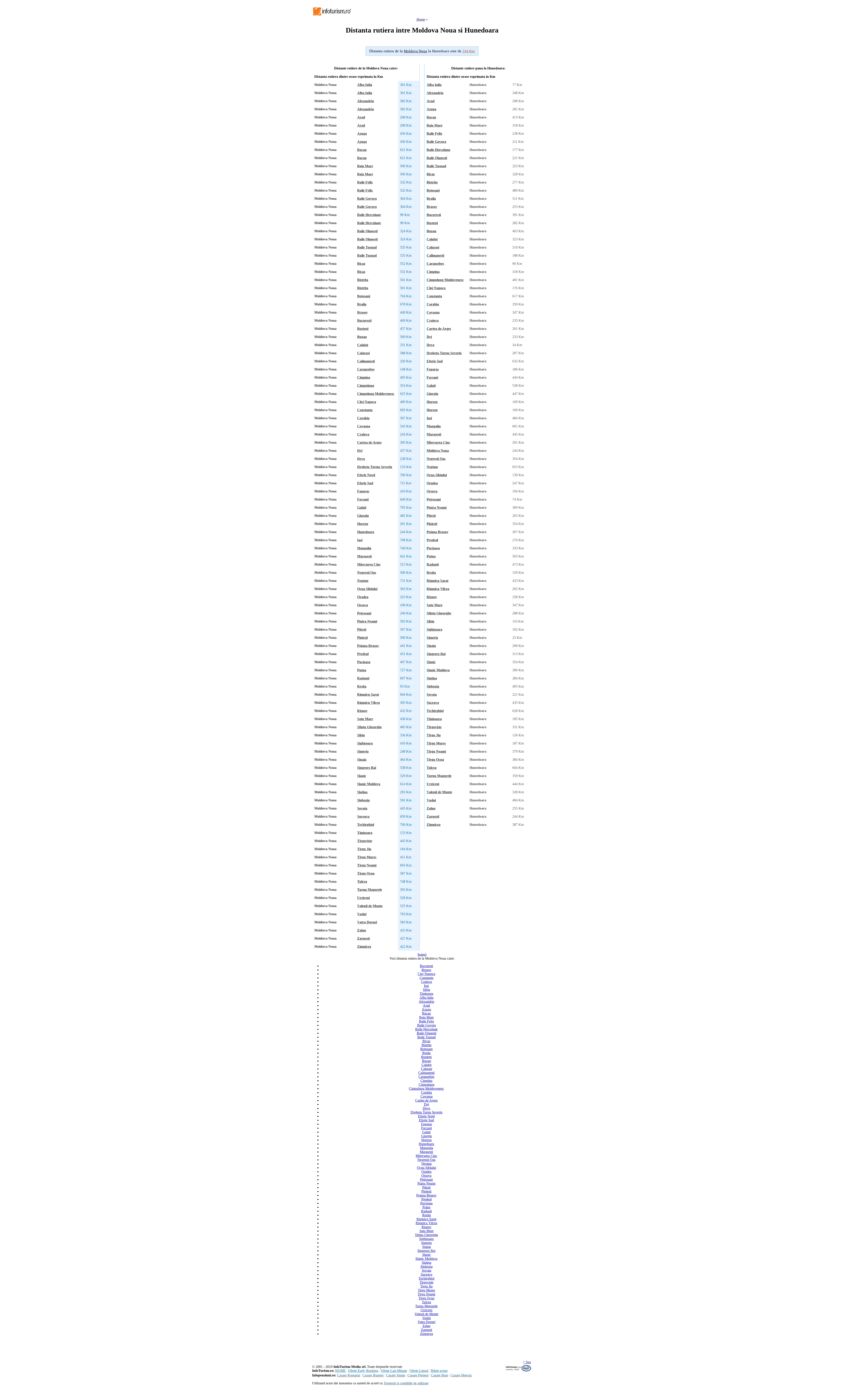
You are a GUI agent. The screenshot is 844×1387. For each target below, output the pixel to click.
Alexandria (365, 101)
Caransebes (366, 369)
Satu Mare (365, 719)
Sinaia (361, 759)
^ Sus (527, 1362)
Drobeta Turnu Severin (374, 467)
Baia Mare (365, 166)
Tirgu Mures (366, 857)
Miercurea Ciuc (369, 564)
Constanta (365, 410)
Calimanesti (366, 361)
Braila (361, 304)
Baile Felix (365, 182)
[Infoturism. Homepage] (332, 16)
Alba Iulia (364, 85)
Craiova (363, 434)
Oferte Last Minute (394, 1370)
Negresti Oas (366, 572)
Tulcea (362, 881)
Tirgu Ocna (366, 873)
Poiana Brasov (368, 646)
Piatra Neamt (367, 621)
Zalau (361, 930)
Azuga (362, 133)
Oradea (362, 597)
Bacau (362, 150)
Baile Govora (367, 198)
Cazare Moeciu (461, 1375)
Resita (361, 686)
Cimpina (363, 377)
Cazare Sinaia (395, 1375)
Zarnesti (363, 938)
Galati (361, 507)
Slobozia (363, 800)
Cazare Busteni (373, 1375)
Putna (361, 670)
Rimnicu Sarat (368, 694)
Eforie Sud (365, 483)
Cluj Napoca (366, 402)
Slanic (361, 776)
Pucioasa (363, 662)
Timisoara (364, 833)
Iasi (359, 540)
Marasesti (364, 556)
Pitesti (361, 629)
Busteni (362, 328)
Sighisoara (365, 743)
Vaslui (361, 914)
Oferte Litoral (418, 1370)
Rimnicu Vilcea (368, 702)
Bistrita (362, 280)
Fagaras (363, 491)
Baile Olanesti (367, 231)
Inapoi (422, 954)
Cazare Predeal (417, 1375)
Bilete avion (439, 1370)
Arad (361, 117)
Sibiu (361, 735)
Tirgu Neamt (367, 865)
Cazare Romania (348, 1375)
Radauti (363, 678)
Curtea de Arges (369, 442)
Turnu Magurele (369, 889)
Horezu (362, 524)
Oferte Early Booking (363, 1370)
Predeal (363, 654)
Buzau (362, 337)
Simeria (363, 751)
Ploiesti (362, 637)
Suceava (363, 816)
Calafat (362, 345)
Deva (361, 459)
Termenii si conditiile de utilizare (406, 1383)
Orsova (362, 605)
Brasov (362, 312)
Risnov (362, 711)
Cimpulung (365, 385)
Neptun (362, 581)
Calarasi (363, 353)
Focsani (363, 499)
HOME (340, 1370)
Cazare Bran (439, 1375)
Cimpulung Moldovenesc (375, 394)
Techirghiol (365, 824)
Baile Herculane (369, 215)
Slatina (362, 792)
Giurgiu (363, 515)
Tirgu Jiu (364, 849)
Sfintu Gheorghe (369, 727)
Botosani (363, 296)
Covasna (363, 426)
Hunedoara (365, 532)
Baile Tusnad (367, 247)
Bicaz (361, 263)
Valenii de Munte (370, 906)
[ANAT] (518, 1370)
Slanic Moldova (368, 784)
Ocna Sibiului (367, 589)
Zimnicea (364, 946)
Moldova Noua (438, 450)
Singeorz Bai (366, 768)
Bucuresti (364, 320)
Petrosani (364, 613)
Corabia (363, 418)
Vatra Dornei (367, 922)
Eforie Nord (366, 475)
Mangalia (364, 548)
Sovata (362, 808)
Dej (359, 450)
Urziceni (363, 898)
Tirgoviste (364, 841)
